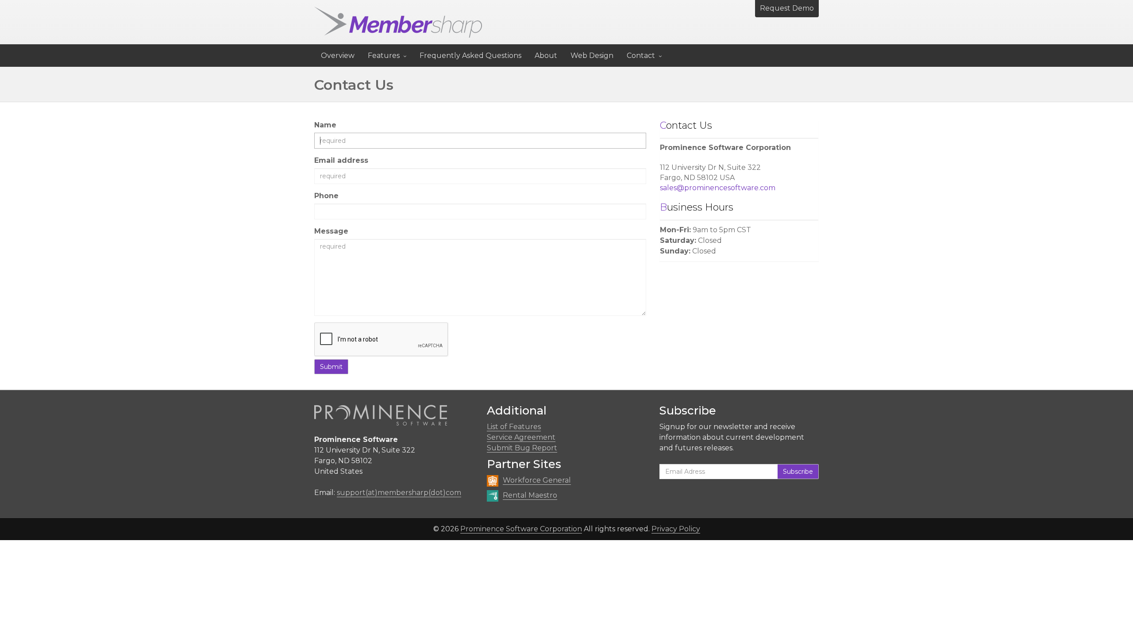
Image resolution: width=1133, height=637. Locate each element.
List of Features (514, 426)
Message (331, 231)
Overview (338, 55)
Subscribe (798, 472)
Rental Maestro (530, 495)
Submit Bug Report (522, 448)
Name (325, 125)
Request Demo (787, 8)
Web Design (591, 55)
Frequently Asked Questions (470, 55)
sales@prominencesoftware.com (717, 188)
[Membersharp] (398, 22)
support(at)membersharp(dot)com (399, 492)
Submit (331, 367)
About (546, 55)
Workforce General (537, 480)
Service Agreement (521, 437)
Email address (341, 160)
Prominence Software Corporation (521, 529)
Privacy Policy (675, 529)
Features (384, 55)
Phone (326, 196)
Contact (641, 55)
